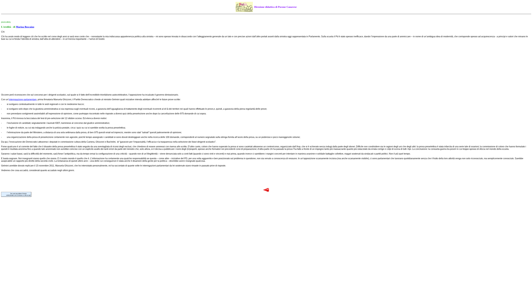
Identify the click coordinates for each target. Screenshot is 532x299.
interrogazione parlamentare (23, 99)
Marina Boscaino (25, 26)
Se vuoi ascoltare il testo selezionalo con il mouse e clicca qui (18, 194)
